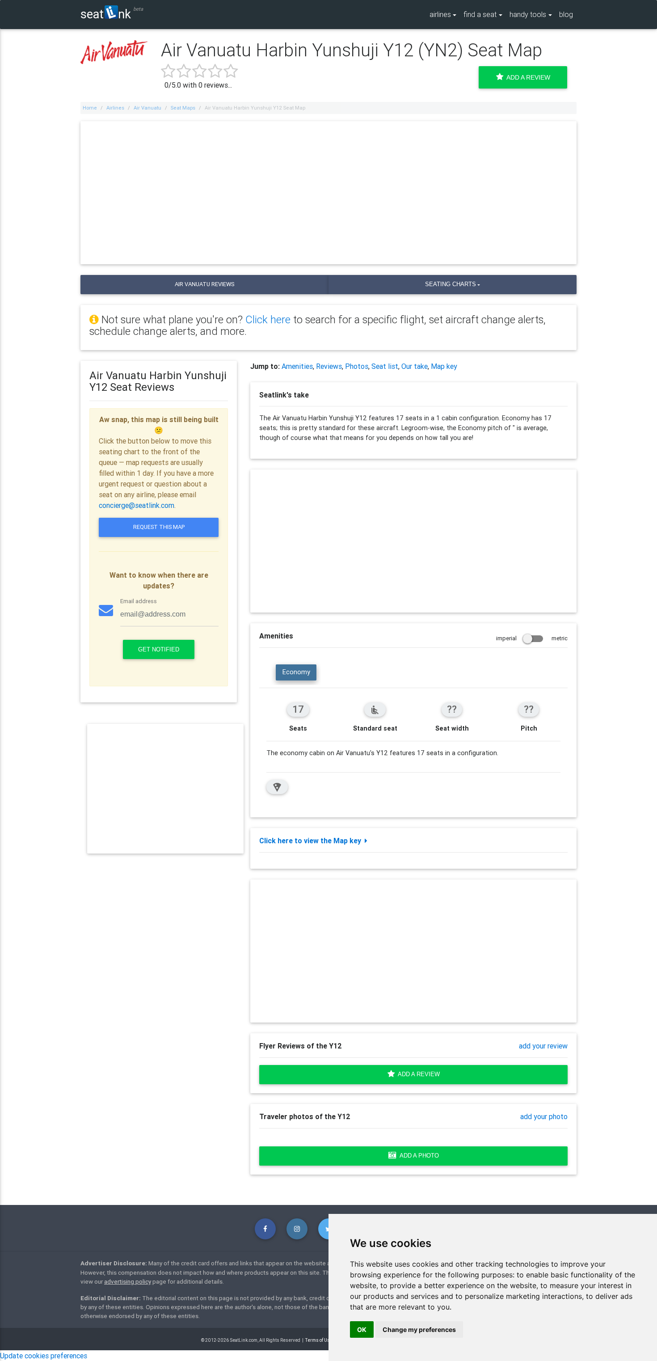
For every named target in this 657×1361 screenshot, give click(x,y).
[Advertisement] (328, 192)
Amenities (297, 366)
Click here (268, 319)
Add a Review (526, 77)
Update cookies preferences (43, 1355)
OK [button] (361, 1329)
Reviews (329, 366)
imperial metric (532, 638)
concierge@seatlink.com (136, 505)
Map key (444, 366)
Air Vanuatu (147, 108)
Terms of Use (319, 1340)
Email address (138, 601)
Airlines (115, 108)
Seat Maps (183, 108)
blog (566, 14)
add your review (543, 1045)
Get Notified (158, 649)
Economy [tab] (296, 672)
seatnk (105, 13)
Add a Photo (417, 1155)
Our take (414, 366)
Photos (356, 366)
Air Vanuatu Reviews (204, 284)
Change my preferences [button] (419, 1329)
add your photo (544, 1116)
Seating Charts (450, 284)
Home (90, 108)
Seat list (384, 366)
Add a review (417, 1074)
